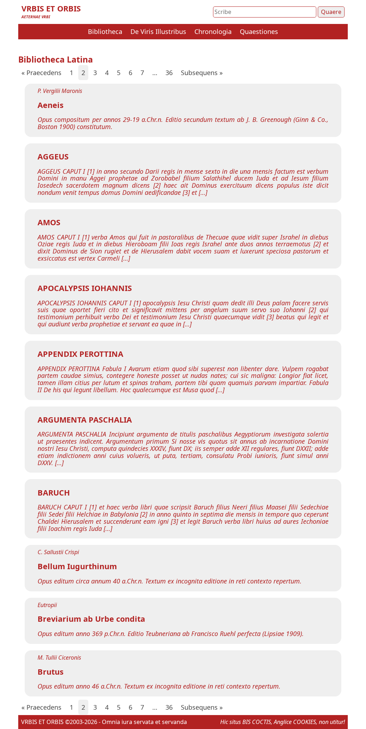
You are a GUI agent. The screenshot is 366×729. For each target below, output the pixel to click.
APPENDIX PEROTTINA (80, 354)
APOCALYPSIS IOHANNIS (85, 288)
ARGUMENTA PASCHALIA (85, 419)
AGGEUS (53, 156)
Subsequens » (202, 72)
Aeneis (51, 105)
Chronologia (213, 31)
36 (169, 72)
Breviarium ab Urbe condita (91, 619)
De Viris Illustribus (158, 31)
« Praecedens (41, 72)
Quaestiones (259, 31)
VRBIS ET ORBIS (51, 8)
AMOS (49, 222)
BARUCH (54, 492)
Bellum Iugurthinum (77, 566)
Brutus (51, 671)
